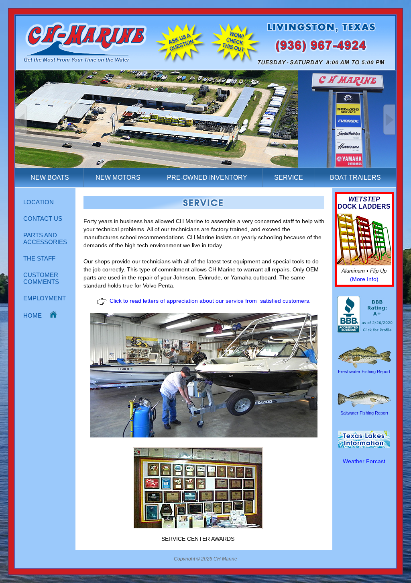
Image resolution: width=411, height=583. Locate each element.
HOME (36, 315)
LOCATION (38, 202)
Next (389, 119)
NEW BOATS (50, 177)
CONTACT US (42, 218)
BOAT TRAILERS (355, 177)
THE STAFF (39, 258)
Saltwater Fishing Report (364, 413)
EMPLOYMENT (44, 298)
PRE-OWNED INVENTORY (207, 177)
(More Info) (364, 279)
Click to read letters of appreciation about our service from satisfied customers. (210, 301)
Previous (21, 119)
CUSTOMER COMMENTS (41, 278)
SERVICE (288, 177)
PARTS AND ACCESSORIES (45, 238)
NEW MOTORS (118, 177)
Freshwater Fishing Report (364, 371)
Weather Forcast (364, 461)
